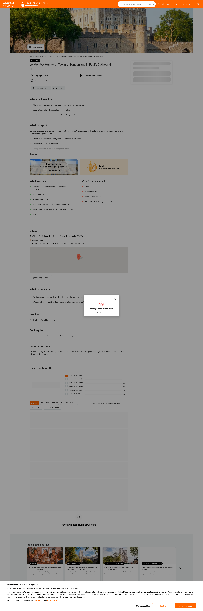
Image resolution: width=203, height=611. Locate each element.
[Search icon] (122, 4)
